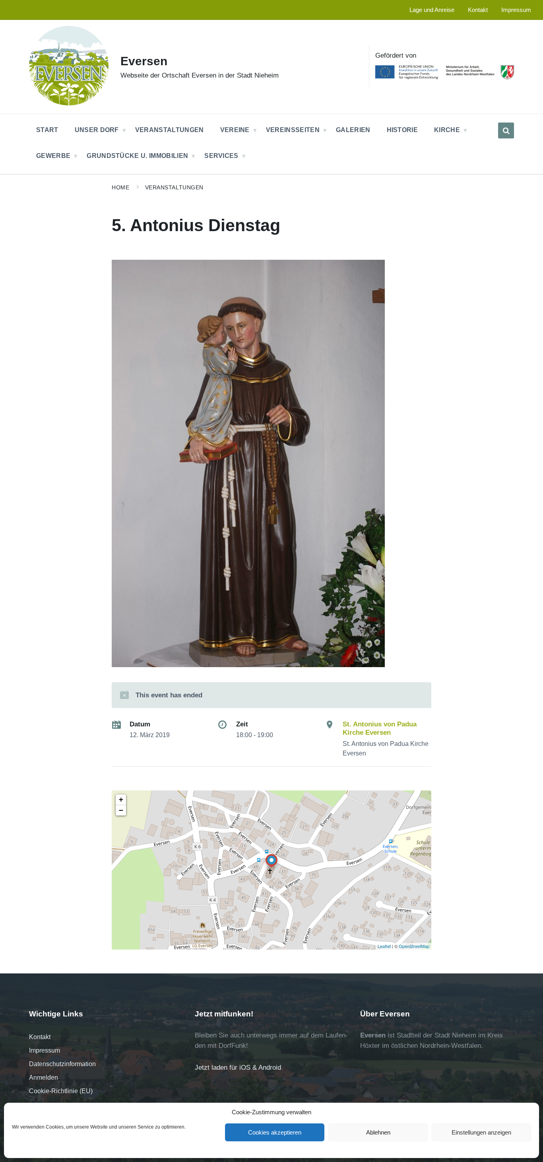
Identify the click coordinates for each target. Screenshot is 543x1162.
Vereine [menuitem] (235, 130)
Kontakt (39, 1037)
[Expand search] (506, 130)
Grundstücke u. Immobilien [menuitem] (137, 155)
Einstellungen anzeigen (481, 1132)
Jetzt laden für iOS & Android (238, 1067)
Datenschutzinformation (62, 1064)
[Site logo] (69, 103)
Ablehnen (378, 1132)
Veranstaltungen (174, 187)
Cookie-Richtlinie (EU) (61, 1091)
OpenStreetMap (414, 946)
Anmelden (43, 1077)
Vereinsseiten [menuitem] (293, 130)
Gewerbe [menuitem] (53, 155)
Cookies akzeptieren (274, 1132)
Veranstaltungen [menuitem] (169, 130)
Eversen (143, 61)
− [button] (121, 810)
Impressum (44, 1050)
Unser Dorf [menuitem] (97, 130)
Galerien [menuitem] (353, 130)
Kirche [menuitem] (447, 130)
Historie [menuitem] (402, 130)
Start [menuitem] (47, 130)
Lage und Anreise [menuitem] (431, 10)
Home (120, 187)
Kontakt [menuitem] (478, 10)
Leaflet (384, 946)
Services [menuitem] (221, 155)
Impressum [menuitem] (516, 10)
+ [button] (121, 799)
